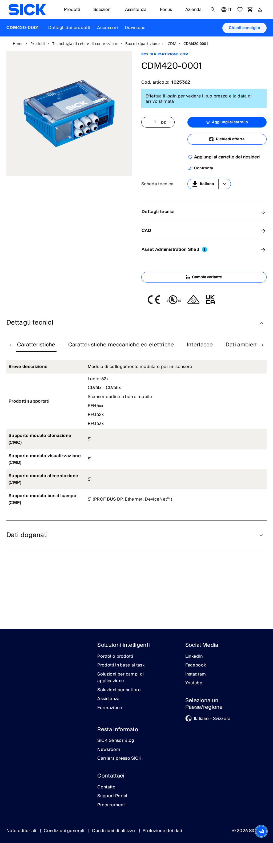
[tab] (36, 345)
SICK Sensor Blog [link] (115, 740)
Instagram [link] (195, 674)
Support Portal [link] (112, 796)
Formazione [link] (109, 708)
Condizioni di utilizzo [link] (114, 830)
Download (135, 27)
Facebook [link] (195, 665)
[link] (27, 9)
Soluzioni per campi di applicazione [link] (120, 678)
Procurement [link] (111, 805)
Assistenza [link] (108, 698)
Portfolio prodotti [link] (115, 656)
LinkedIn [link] (194, 656)
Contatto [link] (106, 787)
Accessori (107, 27)
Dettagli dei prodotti (69, 27)
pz (163, 122)
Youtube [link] (193, 683)
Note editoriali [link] (21, 830)
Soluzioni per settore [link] (119, 690)
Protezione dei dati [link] (162, 830)
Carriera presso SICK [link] (119, 758)
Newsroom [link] (108, 749)
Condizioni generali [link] (64, 830)
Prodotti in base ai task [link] (120, 665)
